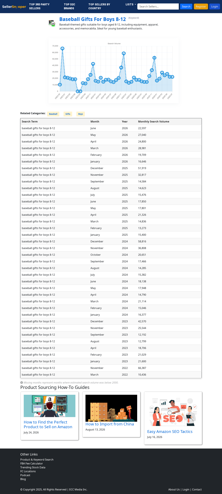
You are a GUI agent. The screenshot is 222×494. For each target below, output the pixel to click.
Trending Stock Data (32, 467)
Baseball (53, 114)
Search (186, 6)
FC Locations (28, 471)
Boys (80, 114)
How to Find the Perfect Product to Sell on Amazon (48, 424)
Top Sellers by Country (99, 6)
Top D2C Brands (69, 6)
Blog (23, 479)
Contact (197, 489)
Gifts (67, 114)
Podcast (25, 475)
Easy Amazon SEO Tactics (170, 431)
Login (214, 6)
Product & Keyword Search (36, 459)
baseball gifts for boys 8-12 (92, 19)
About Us (174, 489)
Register (201, 6)
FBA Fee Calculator (31, 463)
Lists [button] (130, 4)
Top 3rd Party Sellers (39, 6)
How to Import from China (109, 424)
